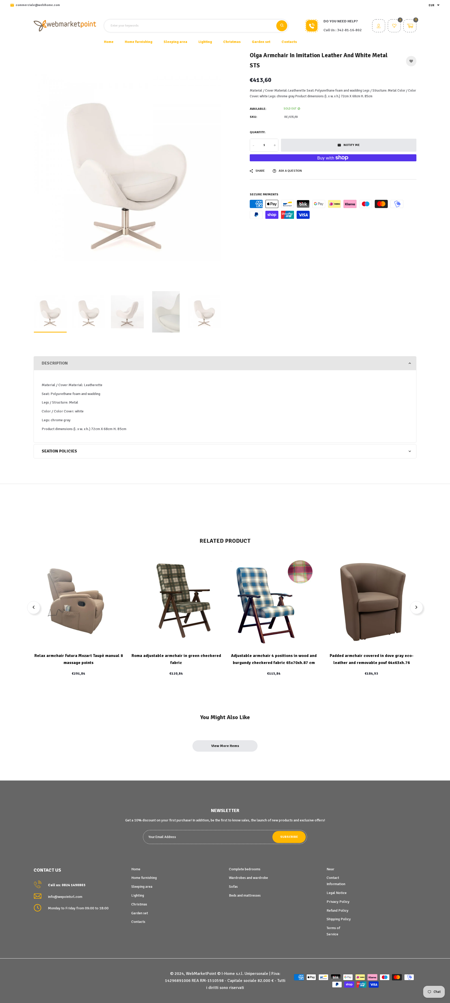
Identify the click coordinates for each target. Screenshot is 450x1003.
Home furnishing (144, 878)
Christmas (139, 904)
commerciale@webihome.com (38, 5)
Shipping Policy (339, 919)
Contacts (289, 42)
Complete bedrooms (244, 869)
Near (330, 869)
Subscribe (289, 837)
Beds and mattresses (245, 895)
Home (109, 42)
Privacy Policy (338, 901)
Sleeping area (141, 886)
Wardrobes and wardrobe (248, 878)
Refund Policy (337, 910)
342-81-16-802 (349, 30)
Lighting (137, 895)
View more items (225, 746)
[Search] (281, 25)
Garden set (139, 913)
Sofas (233, 886)
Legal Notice (337, 893)
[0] (394, 26)
